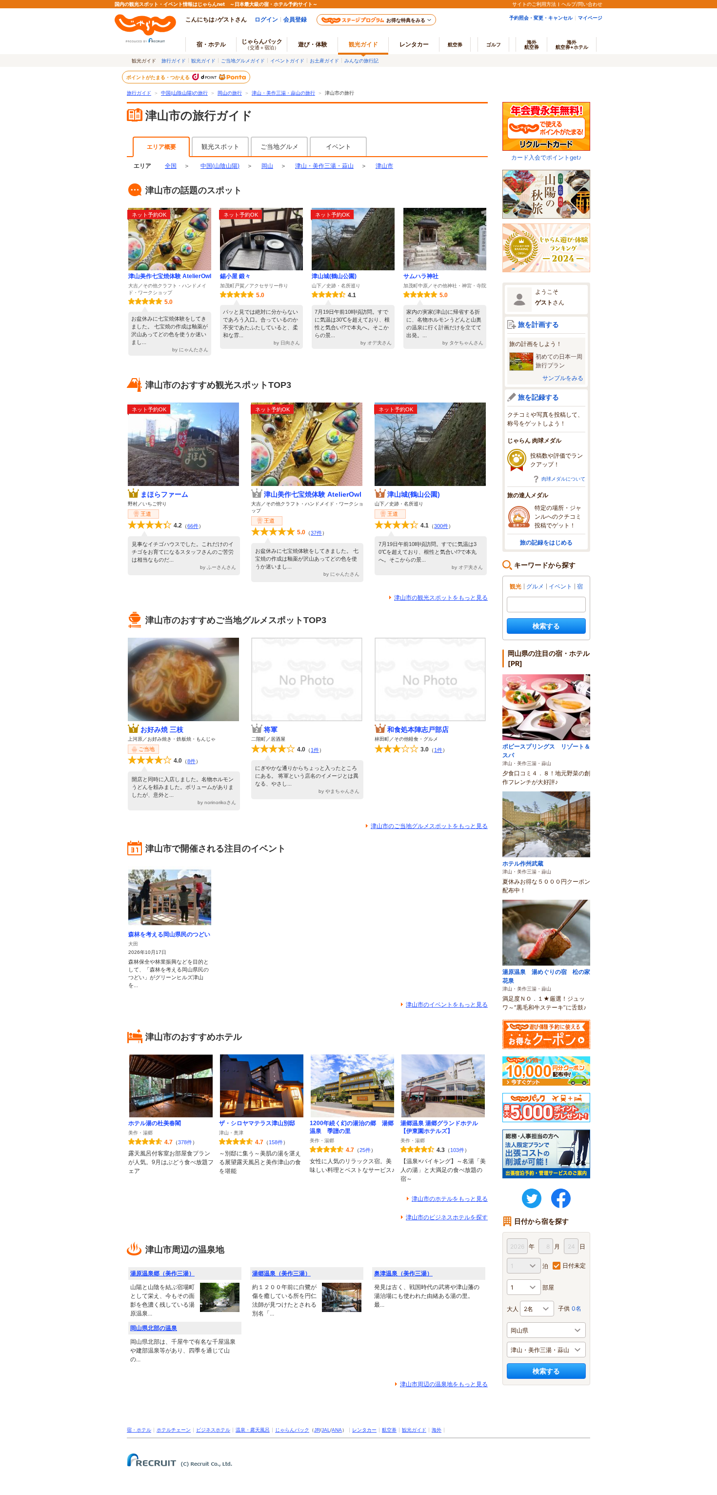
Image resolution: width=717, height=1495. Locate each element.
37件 (316, 533)
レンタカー (414, 44)
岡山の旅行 (230, 93)
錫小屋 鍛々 (235, 276)
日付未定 (574, 1265)
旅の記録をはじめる (546, 542)
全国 (171, 165)
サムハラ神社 (420, 276)
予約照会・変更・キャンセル (541, 17)
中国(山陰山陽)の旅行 (184, 93)
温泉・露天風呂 (253, 1430)
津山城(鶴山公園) (334, 276)
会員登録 (295, 19)
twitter (531, 1198)
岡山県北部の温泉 (153, 1328)
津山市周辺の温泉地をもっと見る (444, 1384)
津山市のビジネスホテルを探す (447, 1217)
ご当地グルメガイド (243, 60)
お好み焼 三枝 (161, 729)
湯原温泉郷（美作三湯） (162, 1273)
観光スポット (220, 146)
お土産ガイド (324, 60)
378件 (185, 1142)
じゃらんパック (261, 44)
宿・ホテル (139, 1430)
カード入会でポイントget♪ (546, 157)
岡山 (267, 165)
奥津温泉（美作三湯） (403, 1273)
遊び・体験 (312, 44)
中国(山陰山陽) (219, 165)
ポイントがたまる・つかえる (158, 77)
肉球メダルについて (563, 479)
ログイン (266, 19)
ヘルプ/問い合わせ (581, 4)
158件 (276, 1142)
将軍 (271, 729)
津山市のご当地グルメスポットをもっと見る (429, 826)
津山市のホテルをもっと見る (450, 1198)
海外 (531, 44)
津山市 (384, 165)
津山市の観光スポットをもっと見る (441, 597)
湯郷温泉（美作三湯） (281, 1273)
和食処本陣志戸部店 (418, 729)
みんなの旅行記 (361, 60)
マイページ (590, 17)
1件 (315, 750)
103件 (457, 1150)
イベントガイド (287, 60)
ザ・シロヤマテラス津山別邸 (257, 1123)
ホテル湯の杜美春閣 (154, 1123)
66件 (193, 526)
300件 (441, 526)
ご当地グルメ (279, 146)
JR (317, 1430)
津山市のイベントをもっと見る (447, 1004)
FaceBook (561, 1198)
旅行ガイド (173, 60)
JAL (325, 1430)
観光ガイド (203, 60)
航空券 (455, 44)
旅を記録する (538, 397)
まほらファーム (164, 494)
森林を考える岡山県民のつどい (169, 934)
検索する (546, 626)
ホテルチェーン (174, 1430)
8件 (191, 761)
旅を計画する (538, 324)
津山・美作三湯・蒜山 (324, 165)
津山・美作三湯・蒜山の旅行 (283, 93)
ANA (337, 1430)
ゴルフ (493, 44)
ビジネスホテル (213, 1430)
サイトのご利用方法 (534, 4)
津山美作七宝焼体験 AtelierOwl (169, 276)
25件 (365, 1150)
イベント (338, 146)
